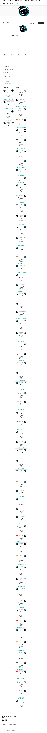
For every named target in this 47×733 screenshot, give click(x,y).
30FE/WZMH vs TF (21, 175)
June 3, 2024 (21, 421)
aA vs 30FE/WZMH (21, 263)
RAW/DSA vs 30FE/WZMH (21, 659)
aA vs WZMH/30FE (21, 488)
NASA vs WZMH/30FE (21, 429)
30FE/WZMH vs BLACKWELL (21, 106)
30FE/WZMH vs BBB (21, 291)
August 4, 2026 (22, 99)
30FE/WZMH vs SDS (21, 245)
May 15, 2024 (21, 441)
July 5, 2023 (22, 490)
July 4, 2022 (21, 609)
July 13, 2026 (21, 119)
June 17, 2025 (22, 265)
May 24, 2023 (21, 535)
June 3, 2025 (22, 284)
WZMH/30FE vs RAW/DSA (21, 514)
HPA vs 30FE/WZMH (8, 120)
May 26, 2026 (21, 160)
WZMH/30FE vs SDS (21, 419)
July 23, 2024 (21, 362)
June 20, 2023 (22, 498)
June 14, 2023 (22, 508)
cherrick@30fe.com (7, 83)
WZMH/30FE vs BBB (21, 523)
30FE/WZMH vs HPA (21, 157)
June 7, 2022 (20, 652)
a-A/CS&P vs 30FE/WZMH (21, 369)
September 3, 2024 (22, 311)
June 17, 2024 (19, 401)
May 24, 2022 (20, 690)
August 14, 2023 (22, 460)
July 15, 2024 (21, 372)
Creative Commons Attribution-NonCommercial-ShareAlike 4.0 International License (9, 723)
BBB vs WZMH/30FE (21, 399)
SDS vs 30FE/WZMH (21, 202)
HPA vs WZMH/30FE (21, 457)
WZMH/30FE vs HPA (21, 447)
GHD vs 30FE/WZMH (21, 224)
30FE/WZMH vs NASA (8, 131)
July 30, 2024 (21, 353)
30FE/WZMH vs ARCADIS (8, 108)
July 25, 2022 (22, 588)
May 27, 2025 (21, 293)
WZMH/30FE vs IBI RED (21, 541)
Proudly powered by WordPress (10, 730)
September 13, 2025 (19, 195)
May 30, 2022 (21, 662)
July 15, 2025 (21, 256)
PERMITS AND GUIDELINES (8, 3)
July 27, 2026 (20, 108)
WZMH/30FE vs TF (21, 389)
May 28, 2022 (21, 671)
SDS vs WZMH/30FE (21, 409)
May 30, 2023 (21, 525)
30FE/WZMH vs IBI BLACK (21, 552)
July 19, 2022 (20, 600)
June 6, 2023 (22, 516)
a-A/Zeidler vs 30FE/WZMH (21, 127)
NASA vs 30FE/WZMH (21, 148)
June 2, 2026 (21, 150)
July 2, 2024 (21, 382)
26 (11, 54)
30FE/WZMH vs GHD (21, 136)
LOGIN (17, 3)
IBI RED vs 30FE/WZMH (21, 627)
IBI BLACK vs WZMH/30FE (8, 99)
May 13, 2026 (21, 169)
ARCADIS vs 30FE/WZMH (21, 167)
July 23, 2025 (22, 247)
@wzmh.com (6, 76)
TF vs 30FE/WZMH (21, 182)
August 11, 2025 (22, 237)
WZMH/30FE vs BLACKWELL (21, 439)
